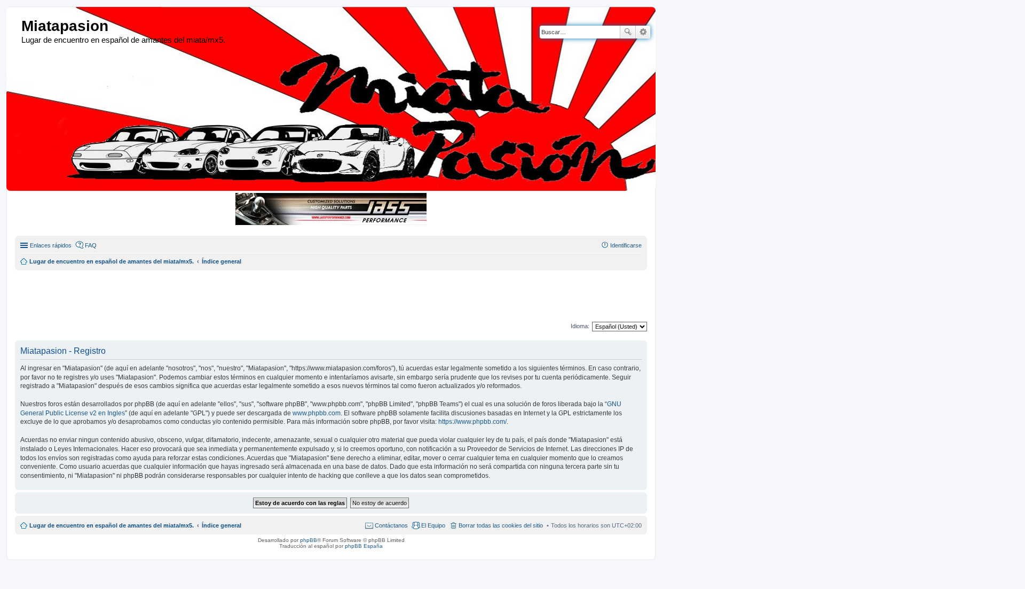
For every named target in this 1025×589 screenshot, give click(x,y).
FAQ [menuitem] (91, 245)
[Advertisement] (274, 294)
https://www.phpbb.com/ (472, 421)
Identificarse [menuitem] (626, 245)
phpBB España (364, 546)
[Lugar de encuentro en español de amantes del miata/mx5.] (15, 26)
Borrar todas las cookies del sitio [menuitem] (501, 525)
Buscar (628, 32)
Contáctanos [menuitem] (391, 525)
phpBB (308, 540)
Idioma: (580, 326)
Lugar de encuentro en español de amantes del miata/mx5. (111, 525)
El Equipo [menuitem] (433, 525)
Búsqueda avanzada (643, 32)
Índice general (221, 525)
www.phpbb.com (317, 413)
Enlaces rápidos (51, 245)
